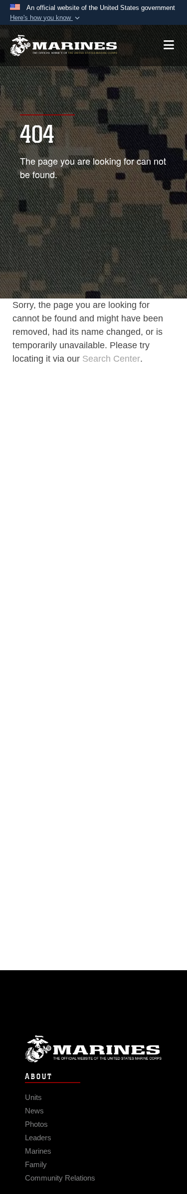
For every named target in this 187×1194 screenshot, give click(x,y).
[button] (46, 18)
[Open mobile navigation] (169, 45)
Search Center (111, 359)
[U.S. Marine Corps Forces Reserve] (63, 45)
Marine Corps (93, 1049)
